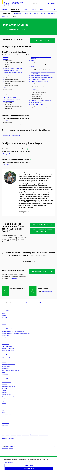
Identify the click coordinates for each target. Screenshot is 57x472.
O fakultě (4, 390)
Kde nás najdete (5, 423)
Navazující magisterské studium (9, 337)
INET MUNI (13, 435)
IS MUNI (7, 435)
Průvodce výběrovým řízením (8, 386)
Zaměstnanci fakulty (6, 416)
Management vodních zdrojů (38, 79)
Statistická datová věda (36, 102)
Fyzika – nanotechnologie (9, 97)
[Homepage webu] (12, 3)
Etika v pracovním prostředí (8, 396)
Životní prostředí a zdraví (37, 104)
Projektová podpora (6, 366)
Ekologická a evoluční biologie (10, 70)
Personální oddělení (6, 394)
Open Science (5, 374)
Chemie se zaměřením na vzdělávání (40, 75)
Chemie (32, 66)
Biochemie (5, 59)
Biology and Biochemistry (9, 154)
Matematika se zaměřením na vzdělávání (41, 100)
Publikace (4, 362)
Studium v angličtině (6, 339)
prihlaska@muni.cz (19, 289)
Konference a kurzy (6, 421)
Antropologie (6, 57)
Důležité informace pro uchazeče (9, 350)
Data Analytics (6, 164)
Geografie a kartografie (8, 101)
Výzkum (4, 354)
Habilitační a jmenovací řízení (8, 364)
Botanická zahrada (43, 435)
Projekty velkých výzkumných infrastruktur (11, 370)
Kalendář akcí (5, 315)
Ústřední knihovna (34, 435)
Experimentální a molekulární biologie (12, 72)
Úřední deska (5, 425)
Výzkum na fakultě (6, 357)
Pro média (4, 324)
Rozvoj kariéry (5, 388)
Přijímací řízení (27, 13)
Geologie (33, 60)
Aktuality (3, 313)
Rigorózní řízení (5, 344)
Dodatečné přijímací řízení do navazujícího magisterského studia (16, 333)
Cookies (11, 448)
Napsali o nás (5, 321)
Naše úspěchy (5, 398)
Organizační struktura (6, 414)
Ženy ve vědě (5, 401)
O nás (4, 407)
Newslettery (4, 319)
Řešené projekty (5, 368)
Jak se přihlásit (17, 13)
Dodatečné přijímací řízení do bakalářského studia (13, 331)
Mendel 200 (4, 317)
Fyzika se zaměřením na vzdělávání (12, 99)
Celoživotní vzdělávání (7, 346)
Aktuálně (5, 310)
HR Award (4, 418)
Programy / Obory (6, 13)
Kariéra (5, 379)
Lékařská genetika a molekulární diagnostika (42, 77)
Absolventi (4, 403)
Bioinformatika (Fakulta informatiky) (12, 135)
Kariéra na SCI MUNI (6, 382)
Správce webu (5, 448)
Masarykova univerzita (10, 446)
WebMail (19, 435)
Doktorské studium (6, 342)
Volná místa (4, 384)
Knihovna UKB (25, 435)
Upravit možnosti (8, 462)
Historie (3, 412)
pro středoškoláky (13, 278)
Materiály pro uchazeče (40, 13)
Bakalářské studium (6, 335)
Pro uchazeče (7, 328)
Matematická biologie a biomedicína (39, 81)
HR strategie (4, 392)
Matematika (33, 89)
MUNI (3, 435)
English (53, 3)
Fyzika (4, 87)
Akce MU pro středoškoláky (8, 348)
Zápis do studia (52, 13)
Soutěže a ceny (5, 359)
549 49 (45, 289)
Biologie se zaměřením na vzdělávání (12, 68)
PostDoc (3, 372)
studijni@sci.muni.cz (47, 291)
